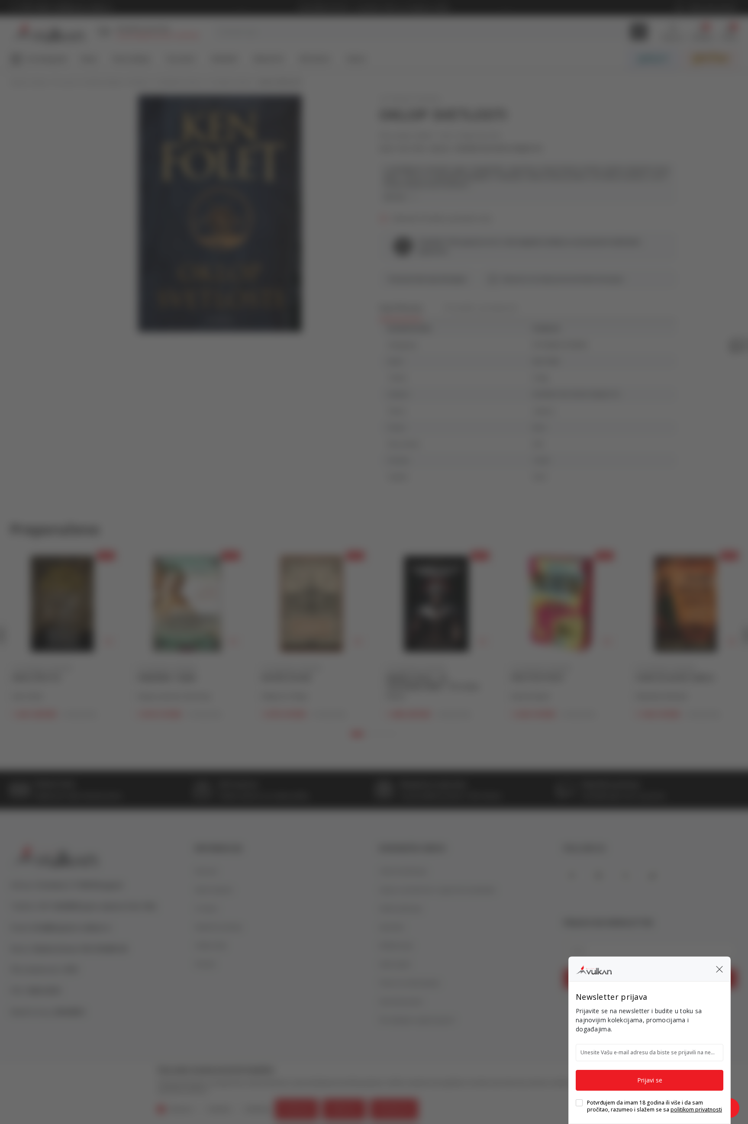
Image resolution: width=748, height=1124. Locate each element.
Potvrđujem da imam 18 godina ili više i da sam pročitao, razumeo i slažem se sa (654, 1106)
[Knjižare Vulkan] (594, 968)
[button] (719, 969)
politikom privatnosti (696, 1109)
